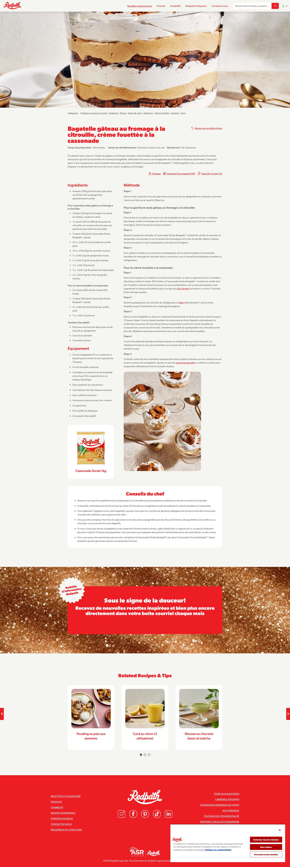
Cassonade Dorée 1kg (90, 470)
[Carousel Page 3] (149, 754)
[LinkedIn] (168, 817)
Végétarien (114, 113)
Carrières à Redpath (227, 799)
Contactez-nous (219, 5)
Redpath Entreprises (196, 5)
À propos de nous (62, 818)
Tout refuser (266, 847)
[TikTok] (157, 817)
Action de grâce (135, 113)
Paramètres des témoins (266, 854)
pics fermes (183, 288)
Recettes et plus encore (139, 5)
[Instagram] (121, 817)
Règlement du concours (66, 829)
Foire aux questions (226, 793)
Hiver (182, 113)
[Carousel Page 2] (145, 754)
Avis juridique (230, 810)
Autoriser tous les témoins (266, 839)
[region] (227, 843)
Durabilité (175, 5)
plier (181, 302)
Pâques (123, 113)
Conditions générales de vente (219, 804)
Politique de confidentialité (221, 816)
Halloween (148, 113)
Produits (161, 5)
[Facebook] (133, 817)
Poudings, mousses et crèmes (94, 113)
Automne (175, 113)
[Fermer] (279, 830)
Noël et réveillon (162, 113)
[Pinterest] (145, 817)
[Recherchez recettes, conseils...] (275, 6)
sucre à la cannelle (185, 362)
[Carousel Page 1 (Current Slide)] (141, 754)
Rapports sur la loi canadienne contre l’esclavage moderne (219, 823)
